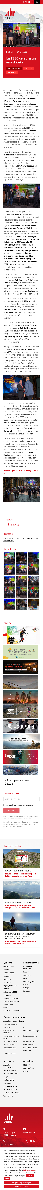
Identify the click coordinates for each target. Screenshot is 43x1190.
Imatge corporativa (10, 998)
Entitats (28, 69)
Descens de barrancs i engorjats (11, 1037)
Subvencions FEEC (10, 992)
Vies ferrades (8, 1096)
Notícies (10, 51)
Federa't (26, 972)
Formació (26, 991)
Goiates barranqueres (11, 1093)
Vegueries (7, 979)
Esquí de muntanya (10, 1041)
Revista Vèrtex (28, 1068)
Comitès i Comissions (11, 1010)
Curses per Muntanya (31, 1030)
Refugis (26, 988)
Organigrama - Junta (10, 986)
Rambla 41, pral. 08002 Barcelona (9, 1133)
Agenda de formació (27, 967)
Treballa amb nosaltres (8, 1006)
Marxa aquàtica (9, 1044)
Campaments (8, 1083)
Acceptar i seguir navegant (21, 1183)
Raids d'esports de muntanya (30, 1049)
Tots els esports (10, 1024)
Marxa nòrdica (28, 1044)
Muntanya (20, 538)
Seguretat (27, 975)
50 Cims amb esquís (10, 1073)
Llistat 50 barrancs (10, 1089)
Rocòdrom (7, 995)
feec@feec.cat (29, 1132)
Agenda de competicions (13, 1021)
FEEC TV (26, 1065)
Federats (12, 73)
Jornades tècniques (10, 1086)
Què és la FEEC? (9, 966)
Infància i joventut (30, 981)
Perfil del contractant (11, 1001)
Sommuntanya (8, 541)
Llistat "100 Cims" (10, 1070)
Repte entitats (8, 1080)
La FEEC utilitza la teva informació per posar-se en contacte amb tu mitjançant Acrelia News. (20, 818)
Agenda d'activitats (8, 1066)
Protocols (7, 982)
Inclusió (26, 978)
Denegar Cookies (21, 1186)
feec (13, 538)
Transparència (8, 973)
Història (6, 970)
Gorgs (5, 1077)
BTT (24, 1027)
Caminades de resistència (8, 1031)
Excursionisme (14, 69)
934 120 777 (8, 1144)
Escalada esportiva (30, 1036)
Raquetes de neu (9, 1053)
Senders (26, 994)
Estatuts (6, 976)
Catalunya (7, 538)
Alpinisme (7, 1027)
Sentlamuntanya (32, 538)
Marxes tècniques (10, 1048)
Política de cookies (29, 1170)
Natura (25, 985)
